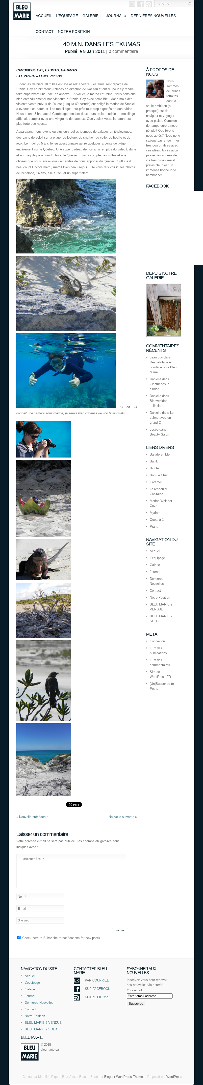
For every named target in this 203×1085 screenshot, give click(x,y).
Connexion (157, 641)
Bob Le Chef (159, 475)
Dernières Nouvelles (153, 16)
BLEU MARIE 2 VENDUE (43, 1022)
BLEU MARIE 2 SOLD (41, 1029)
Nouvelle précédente (33, 817)
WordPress (174, 1077)
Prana (154, 526)
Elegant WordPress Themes (124, 1077)
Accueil (44, 16)
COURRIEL (100, 980)
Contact (44, 31)
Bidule (154, 468)
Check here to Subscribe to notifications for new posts (60, 938)
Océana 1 (157, 520)
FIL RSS (103, 997)
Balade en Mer (160, 454)
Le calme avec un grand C (162, 417)
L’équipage (67, 16)
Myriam (155, 513)
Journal (116, 16)
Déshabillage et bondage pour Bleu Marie (163, 367)
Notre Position (74, 31)
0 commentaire (123, 51)
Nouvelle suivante (122, 817)
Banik (154, 461)
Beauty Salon (159, 434)
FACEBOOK (101, 989)
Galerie (92, 16)
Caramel (156, 482)
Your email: (135, 990)
